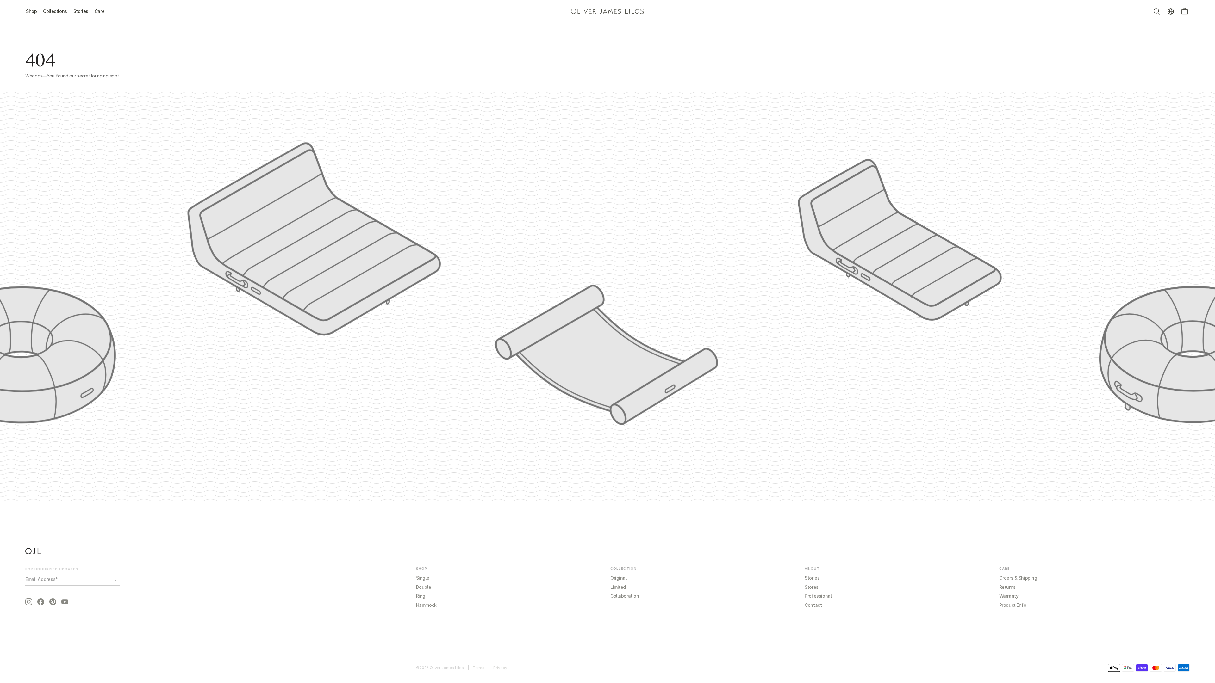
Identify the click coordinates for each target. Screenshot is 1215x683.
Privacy (500, 667)
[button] (1184, 11)
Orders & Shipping (1018, 578)
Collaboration (624, 596)
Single (422, 578)
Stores (811, 587)
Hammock (426, 605)
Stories (812, 578)
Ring (420, 596)
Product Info (1012, 605)
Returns (1007, 587)
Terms (478, 667)
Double (423, 587)
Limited (618, 587)
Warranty (1009, 596)
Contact (813, 605)
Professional (818, 596)
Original (618, 578)
